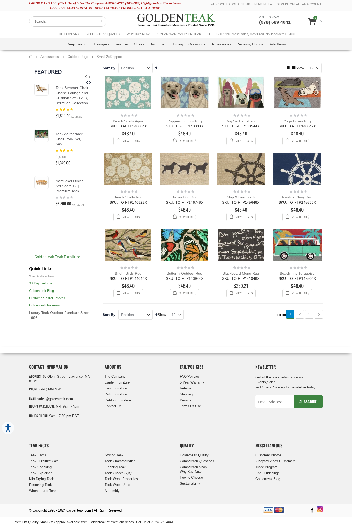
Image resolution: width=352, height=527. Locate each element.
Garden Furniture (117, 382)
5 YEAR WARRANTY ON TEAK (179, 34)
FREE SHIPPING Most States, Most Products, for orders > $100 (251, 34)
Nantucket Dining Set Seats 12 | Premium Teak (70, 186)
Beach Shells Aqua (128, 121)
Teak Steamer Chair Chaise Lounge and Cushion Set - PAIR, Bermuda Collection (72, 95)
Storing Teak (114, 455)
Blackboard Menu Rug (241, 273)
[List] (294, 68)
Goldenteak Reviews (44, 305)
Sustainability (190, 483)
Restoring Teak (40, 485)
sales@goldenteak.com (55, 399)
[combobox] (67, 21)
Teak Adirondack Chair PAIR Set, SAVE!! (69, 139)
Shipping (186, 394)
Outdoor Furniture (118, 400)
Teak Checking (40, 467)
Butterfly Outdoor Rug (184, 273)
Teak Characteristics (120, 461)
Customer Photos (268, 455)
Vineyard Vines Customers (275, 461)
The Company (115, 376)
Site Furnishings (267, 473)
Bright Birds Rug (128, 273)
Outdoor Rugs (78, 57)
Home (31, 57)
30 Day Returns (40, 283)
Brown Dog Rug (184, 197)
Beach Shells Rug (128, 197)
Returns (185, 388)
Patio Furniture (116, 394)
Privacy (185, 400)
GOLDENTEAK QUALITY (103, 34)
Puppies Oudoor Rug (184, 121)
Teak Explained (40, 473)
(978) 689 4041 (275, 22)
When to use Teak (42, 491)
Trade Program (266, 467)
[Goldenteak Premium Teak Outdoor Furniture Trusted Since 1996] (176, 21)
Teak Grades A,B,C (119, 473)
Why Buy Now (190, 472)
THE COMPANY (68, 34)
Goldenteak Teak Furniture (57, 256)
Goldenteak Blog (267, 479)
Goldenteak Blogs (42, 291)
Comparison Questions (197, 461)
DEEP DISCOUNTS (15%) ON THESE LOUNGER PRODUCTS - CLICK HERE (105, 8)
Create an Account (305, 4)
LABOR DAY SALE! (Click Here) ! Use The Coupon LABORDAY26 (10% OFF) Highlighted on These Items (105, 3)
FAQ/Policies (190, 376)
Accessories (50, 57)
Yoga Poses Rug (297, 121)
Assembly (112, 491)
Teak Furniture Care (44, 461)
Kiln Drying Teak (41, 479)
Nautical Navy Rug (297, 197)
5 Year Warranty (192, 382)
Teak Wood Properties (121, 479)
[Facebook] (311, 510)
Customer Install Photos (47, 298)
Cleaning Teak (115, 467)
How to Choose (191, 478)
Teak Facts (37, 455)
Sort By (109, 68)
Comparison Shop (193, 467)
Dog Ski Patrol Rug (240, 121)
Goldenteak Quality (194, 455)
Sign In (282, 4)
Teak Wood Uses (117, 485)
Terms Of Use (190, 406)
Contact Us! (114, 406)
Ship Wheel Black (241, 197)
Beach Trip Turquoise (297, 273)
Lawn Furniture (116, 388)
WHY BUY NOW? (139, 34)
